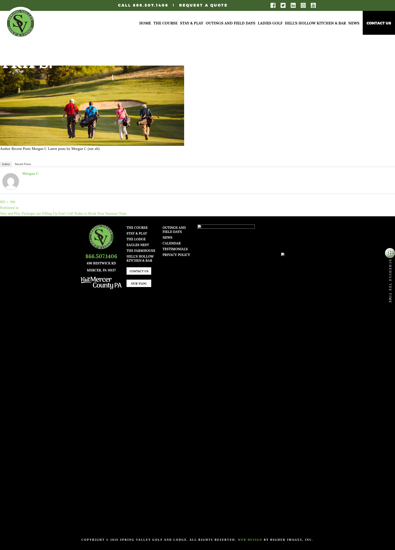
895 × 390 (7, 202)
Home (145, 22)
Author (6, 164)
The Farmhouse (141, 250)
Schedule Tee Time (390, 280)
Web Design (250, 539)
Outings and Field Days (230, 22)
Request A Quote (203, 5)
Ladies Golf (270, 22)
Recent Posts (23, 164)
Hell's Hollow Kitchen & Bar (315, 22)
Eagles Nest (138, 244)
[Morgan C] (10, 181)
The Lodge (136, 238)
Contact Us (379, 23)
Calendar (172, 242)
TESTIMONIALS (175, 248)
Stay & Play (191, 22)
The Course (165, 22)
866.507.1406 (150, 5)
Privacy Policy (176, 254)
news (167, 237)
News (353, 22)
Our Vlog (139, 283)
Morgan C (30, 173)
